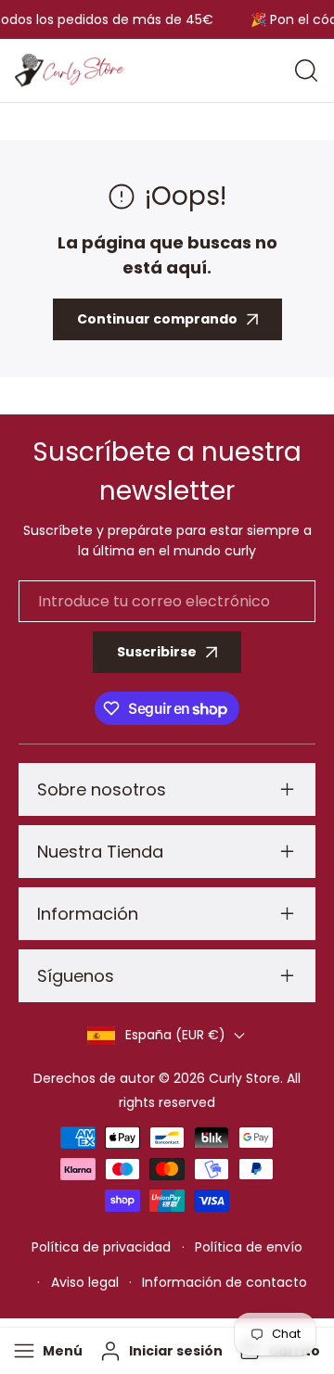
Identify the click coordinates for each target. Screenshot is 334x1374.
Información (87, 913)
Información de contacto (224, 1282)
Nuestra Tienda (100, 851)
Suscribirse (157, 651)
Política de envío (248, 1247)
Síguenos (75, 975)
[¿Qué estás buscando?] (306, 70)
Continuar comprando (157, 319)
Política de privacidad (101, 1247)
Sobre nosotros (101, 789)
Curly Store (244, 1078)
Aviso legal (85, 1282)
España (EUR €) (175, 1034)
